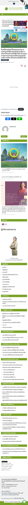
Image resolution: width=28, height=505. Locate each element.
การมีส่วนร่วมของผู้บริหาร (7, 420)
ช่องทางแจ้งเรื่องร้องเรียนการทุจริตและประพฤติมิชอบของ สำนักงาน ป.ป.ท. (13, 397)
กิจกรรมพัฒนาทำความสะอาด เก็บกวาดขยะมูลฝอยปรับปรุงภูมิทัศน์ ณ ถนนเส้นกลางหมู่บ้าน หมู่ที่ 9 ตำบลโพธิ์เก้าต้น (5, 136)
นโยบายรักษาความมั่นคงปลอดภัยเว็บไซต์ (10, 494)
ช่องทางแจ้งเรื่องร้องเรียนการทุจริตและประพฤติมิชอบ (12, 389)
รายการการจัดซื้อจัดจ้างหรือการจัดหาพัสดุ (10, 347)
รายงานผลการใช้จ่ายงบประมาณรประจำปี (10, 340)
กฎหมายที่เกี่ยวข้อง (6, 279)
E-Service (4, 325)
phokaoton (12, 62)
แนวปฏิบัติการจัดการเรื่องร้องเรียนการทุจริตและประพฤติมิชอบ (14, 387)
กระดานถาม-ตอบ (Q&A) (7, 327)
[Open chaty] (24, 501)
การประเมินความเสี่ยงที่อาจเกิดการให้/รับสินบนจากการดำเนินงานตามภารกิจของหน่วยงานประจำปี (14, 423)
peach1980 (13, 214)
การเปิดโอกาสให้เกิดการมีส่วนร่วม (8, 410)
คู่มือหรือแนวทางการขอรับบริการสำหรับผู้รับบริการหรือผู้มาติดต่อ (13, 316)
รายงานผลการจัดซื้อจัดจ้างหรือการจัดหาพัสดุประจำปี (12, 354)
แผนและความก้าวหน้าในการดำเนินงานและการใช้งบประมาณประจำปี (14, 302)
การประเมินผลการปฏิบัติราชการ (9, 377)
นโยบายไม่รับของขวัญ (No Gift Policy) (9, 418)
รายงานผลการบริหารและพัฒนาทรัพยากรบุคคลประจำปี (13, 379)
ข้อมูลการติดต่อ (5, 277)
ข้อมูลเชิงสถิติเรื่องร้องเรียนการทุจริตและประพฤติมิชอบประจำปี (14, 400)
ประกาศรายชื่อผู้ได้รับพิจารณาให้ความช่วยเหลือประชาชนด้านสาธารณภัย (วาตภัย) (13, 169)
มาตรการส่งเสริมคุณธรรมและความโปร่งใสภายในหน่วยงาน (13, 449)
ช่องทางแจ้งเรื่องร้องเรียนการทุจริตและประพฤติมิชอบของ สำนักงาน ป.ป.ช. (13, 392)
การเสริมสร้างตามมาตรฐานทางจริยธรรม (10, 436)
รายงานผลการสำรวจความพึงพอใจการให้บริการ (11, 322)
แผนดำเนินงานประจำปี (6, 299)
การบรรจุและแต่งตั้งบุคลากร (8, 372)
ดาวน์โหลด (21, 109)
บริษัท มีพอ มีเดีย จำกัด (19, 498)
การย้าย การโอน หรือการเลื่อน (8, 374)
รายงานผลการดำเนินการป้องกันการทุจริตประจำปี (11, 441)
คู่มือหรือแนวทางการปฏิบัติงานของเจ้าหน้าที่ (10, 313)
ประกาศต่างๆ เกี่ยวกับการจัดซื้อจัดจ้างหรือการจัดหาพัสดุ (13, 350)
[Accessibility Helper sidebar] (26, 7)
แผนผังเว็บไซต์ (5, 291)
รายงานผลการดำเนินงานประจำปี (8, 305)
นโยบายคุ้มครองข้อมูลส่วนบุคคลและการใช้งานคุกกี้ (12, 493)
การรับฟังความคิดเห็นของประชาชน (9, 408)
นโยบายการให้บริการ (5, 491)
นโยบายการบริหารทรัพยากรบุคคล (8, 362)
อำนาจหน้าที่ (4, 272)
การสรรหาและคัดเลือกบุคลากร (9, 369)
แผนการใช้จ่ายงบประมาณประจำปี (9, 335)
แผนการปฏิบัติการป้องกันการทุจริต (9, 439)
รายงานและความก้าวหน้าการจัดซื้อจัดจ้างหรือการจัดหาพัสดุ (14, 352)
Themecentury (13, 503)
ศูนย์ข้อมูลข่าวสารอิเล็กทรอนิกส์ (8, 286)
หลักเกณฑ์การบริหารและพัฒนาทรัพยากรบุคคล (11, 367)
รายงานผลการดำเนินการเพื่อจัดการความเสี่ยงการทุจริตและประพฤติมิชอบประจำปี (13, 427)
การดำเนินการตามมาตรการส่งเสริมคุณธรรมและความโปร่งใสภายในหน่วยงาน (14, 452)
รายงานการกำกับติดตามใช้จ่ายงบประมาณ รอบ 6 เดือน (12, 337)
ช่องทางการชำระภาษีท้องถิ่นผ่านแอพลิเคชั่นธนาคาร (12, 176)
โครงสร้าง (4, 267)
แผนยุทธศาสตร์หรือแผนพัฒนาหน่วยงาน (10, 274)
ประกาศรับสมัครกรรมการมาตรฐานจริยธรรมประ (9, 109)
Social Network (5, 284)
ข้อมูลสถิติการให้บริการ (6, 320)
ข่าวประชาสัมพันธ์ (5, 60)
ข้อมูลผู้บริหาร (5, 269)
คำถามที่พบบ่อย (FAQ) (6, 289)
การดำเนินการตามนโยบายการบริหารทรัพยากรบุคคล (12, 365)
